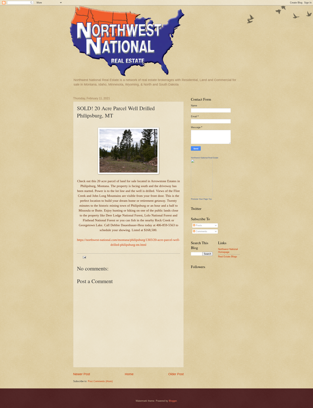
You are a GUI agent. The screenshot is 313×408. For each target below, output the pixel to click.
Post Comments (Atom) (100, 381)
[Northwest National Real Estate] (202, 195)
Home (129, 374)
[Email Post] (84, 257)
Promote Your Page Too (201, 199)
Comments (201, 231)
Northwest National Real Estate (204, 158)
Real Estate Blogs (227, 256)
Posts (198, 225)
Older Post (176, 374)
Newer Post (81, 374)
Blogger (173, 400)
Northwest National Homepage (228, 250)
